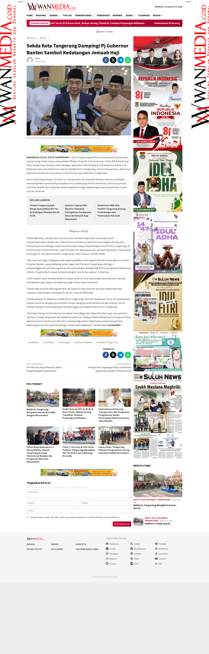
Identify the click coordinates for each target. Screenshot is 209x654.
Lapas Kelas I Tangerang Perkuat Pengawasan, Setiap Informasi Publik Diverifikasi (114, 450)
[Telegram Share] (120, 60)
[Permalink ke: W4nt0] (30, 59)
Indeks (54, 544)
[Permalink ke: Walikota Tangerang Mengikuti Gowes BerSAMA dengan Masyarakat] (43, 397)
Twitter (137, 544)
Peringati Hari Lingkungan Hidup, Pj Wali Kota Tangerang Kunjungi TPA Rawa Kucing (109, 367)
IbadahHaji (33, 342)
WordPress (163, 548)
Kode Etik (81, 544)
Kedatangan (64, 342)
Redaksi (31, 544)
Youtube (162, 558)
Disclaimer (57, 549)
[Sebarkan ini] (106, 60)
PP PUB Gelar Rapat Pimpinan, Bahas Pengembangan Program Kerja (44, 367)
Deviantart (163, 553)
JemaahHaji (48, 342)
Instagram (113, 553)
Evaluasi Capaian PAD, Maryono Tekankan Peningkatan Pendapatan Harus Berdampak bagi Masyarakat (78, 212)
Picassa (112, 563)
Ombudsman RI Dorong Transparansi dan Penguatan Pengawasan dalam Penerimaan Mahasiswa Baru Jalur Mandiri (114, 415)
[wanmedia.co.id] (52, 6)
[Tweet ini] (113, 60)
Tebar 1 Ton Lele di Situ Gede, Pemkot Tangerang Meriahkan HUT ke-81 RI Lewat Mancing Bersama (79, 451)
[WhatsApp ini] (128, 60)
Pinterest (162, 544)
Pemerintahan (163, 500)
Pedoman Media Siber (87, 549)
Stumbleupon (140, 548)
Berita (136, 500)
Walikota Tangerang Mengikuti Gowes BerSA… (154, 507)
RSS (160, 563)
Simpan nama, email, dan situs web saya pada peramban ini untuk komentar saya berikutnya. (75, 517)
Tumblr (112, 548)
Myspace (113, 558)
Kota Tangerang (148, 500)
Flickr (136, 563)
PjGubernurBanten (83, 342)
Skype (136, 558)
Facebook (113, 544)
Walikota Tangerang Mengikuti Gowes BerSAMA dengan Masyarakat (41, 412)
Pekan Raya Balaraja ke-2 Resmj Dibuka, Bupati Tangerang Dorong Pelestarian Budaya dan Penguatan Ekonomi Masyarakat (40, 454)
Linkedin (137, 553)
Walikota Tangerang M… (158, 523)
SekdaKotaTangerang (107, 342)
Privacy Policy (34, 549)
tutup (20, 1)
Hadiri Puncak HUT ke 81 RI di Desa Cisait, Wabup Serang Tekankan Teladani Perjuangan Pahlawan (56, 23)
